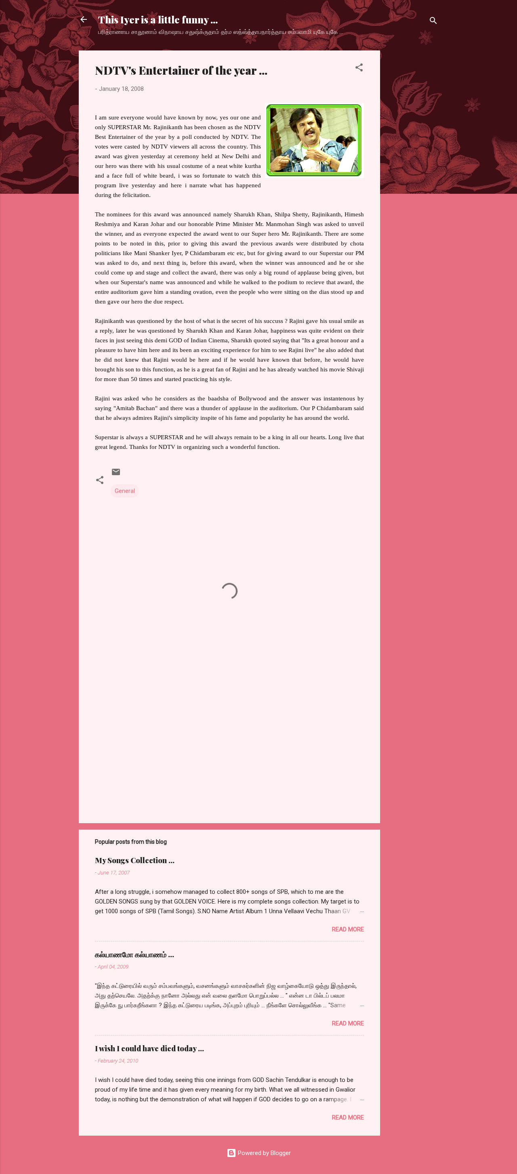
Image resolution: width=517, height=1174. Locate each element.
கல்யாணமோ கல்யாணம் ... (134, 954)
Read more (348, 929)
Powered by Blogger (263, 1153)
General (125, 491)
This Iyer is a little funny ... (158, 19)
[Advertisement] (412, 171)
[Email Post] (116, 474)
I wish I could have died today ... (149, 1048)
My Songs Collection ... (134, 860)
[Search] (433, 22)
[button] (359, 69)
